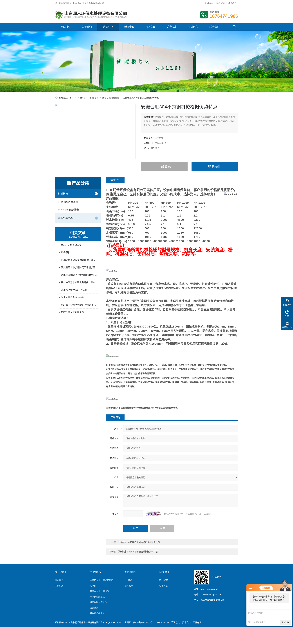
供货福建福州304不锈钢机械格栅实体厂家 (138, 551)
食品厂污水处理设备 (71, 245)
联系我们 (232, 3)
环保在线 (197, 622)
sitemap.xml (163, 622)
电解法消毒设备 (97, 613)
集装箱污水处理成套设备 (101, 580)
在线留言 (220, 3)
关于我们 (87, 26)
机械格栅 (94, 98)
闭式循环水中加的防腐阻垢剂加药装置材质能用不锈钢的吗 (79, 267)
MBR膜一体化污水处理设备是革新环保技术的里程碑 (79, 304)
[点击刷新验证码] (153, 513)
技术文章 (150, 26)
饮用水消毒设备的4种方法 (74, 289)
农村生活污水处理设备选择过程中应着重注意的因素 (79, 282)
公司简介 (59, 580)
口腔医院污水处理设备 (72, 312)
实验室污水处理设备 (99, 591)
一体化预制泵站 (97, 596)
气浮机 (93, 585)
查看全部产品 (65, 218)
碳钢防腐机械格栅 (110, 98)
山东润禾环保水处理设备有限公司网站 (85, 3)
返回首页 (208, 3)
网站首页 (66, 26)
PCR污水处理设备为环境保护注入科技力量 (79, 260)
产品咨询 (164, 166)
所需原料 (65, 252)
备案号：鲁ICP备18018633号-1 (140, 622)
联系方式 (163, 585)
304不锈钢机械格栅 (70, 209)
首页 (71, 98)
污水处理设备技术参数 (72, 297)
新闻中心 (129, 26)
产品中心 (108, 26)
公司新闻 (129, 580)
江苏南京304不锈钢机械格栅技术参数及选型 (139, 542)
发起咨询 (285, 623)
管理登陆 (175, 622)
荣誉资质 (172, 26)
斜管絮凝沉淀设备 (98, 602)
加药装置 (94, 607)
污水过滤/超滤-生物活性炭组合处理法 (79, 275)
